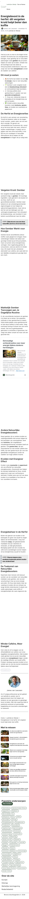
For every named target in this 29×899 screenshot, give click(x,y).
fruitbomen (6, 825)
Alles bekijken (7, 803)
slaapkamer (16, 854)
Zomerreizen (21, 868)
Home (3, 718)
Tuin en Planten (21, 4)
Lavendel (21, 842)
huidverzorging (7, 834)
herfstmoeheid (7, 831)
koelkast (5, 842)
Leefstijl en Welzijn (11, 4)
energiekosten (19, 822)
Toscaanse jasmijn (8, 862)
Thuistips (16, 859)
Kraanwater (13, 842)
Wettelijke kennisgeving (11, 886)
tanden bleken (7, 859)
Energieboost (5, 670)
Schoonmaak (22, 851)
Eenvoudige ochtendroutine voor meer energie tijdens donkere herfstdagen (18, 764)
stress (15, 856)
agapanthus (6, 811)
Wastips (5, 865)
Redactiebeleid (7, 889)
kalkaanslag (13, 836)
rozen (12, 848)
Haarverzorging (17, 828)
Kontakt (4, 880)
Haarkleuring (6, 828)
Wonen (8, 9)
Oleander (5, 848)
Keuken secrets (7, 839)
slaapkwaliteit (6, 856)
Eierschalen (6, 819)
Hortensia (17, 831)
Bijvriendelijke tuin (8, 814)
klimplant (17, 839)
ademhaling (6, 808)
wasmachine (19, 862)
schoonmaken (7, 854)
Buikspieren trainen (8, 816)
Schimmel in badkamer (9, 851)
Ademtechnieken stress (19, 808)
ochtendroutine (14, 845)
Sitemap (5, 883)
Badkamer (15, 811)
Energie (14, 819)
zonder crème (7, 871)
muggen (5, 845)
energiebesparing (8, 822)
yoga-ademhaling (15, 865)
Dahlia (18, 816)
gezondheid (15, 825)
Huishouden (17, 834)
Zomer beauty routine (9, 868)
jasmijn (5, 836)
